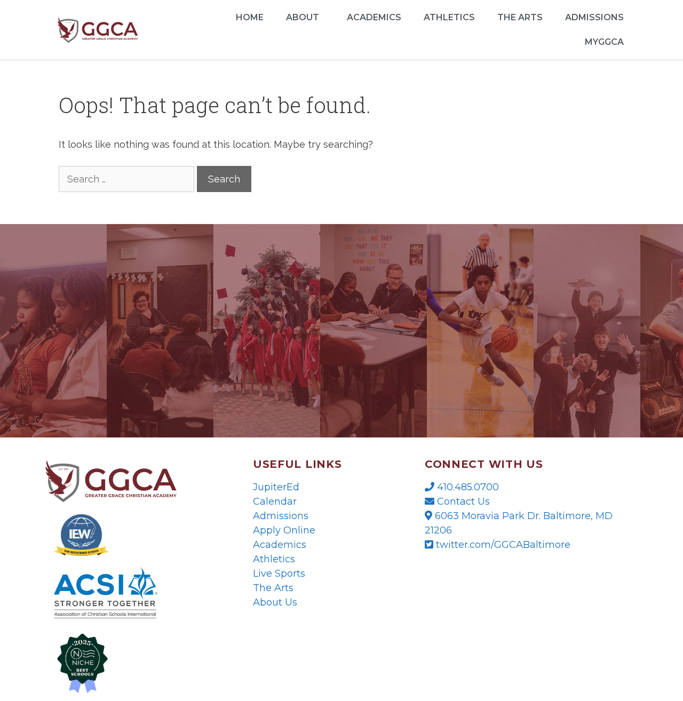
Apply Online (284, 530)
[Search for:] (128, 179)
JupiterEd (276, 487)
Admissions (280, 516)
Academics (374, 17)
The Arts (520, 17)
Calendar (275, 501)
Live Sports (279, 573)
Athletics (449, 17)
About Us (275, 602)
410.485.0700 (466, 487)
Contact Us (462, 501)
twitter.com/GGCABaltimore (501, 545)
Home (250, 17)
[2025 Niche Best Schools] (132, 662)
